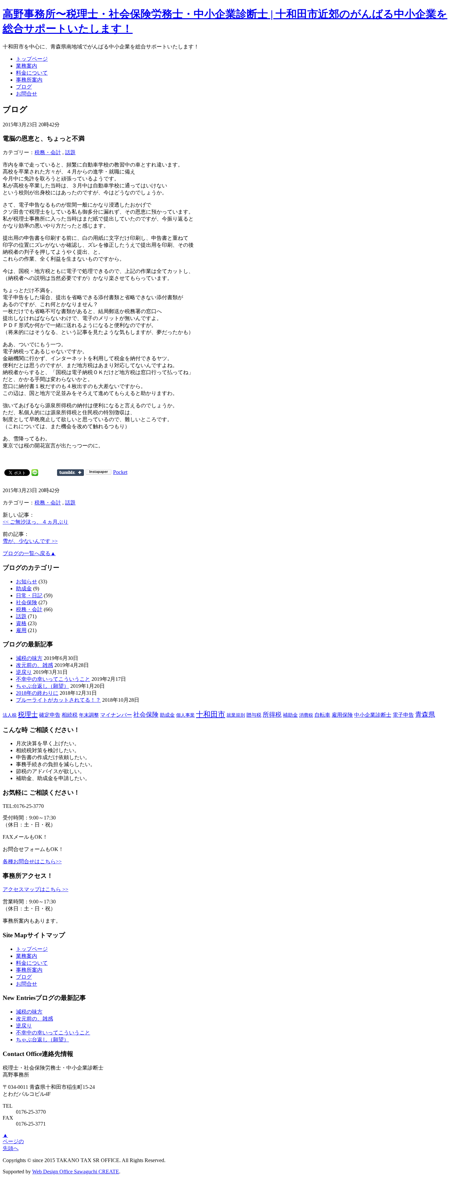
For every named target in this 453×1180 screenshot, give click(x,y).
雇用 (21, 630)
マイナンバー (116, 715)
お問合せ (26, 94)
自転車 (322, 715)
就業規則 (236, 715)
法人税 (10, 715)
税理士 (28, 714)
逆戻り (24, 672)
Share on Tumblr (70, 472)
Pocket (120, 472)
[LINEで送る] (35, 472)
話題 (70, 152)
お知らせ (26, 581)
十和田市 (210, 714)
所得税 (272, 714)
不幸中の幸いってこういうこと (53, 679)
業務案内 (26, 66)
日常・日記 (29, 595)
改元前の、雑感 (34, 665)
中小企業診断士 (372, 715)
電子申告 (403, 715)
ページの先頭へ (13, 1141)
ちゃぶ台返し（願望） (42, 686)
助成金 (24, 588)
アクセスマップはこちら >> (35, 889)
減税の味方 (29, 658)
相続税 (70, 715)
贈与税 (253, 715)
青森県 (425, 714)
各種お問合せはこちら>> (32, 861)
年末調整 (89, 715)
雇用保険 (342, 715)
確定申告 (49, 715)
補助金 (290, 715)
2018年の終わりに (37, 693)
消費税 (306, 715)
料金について (32, 73)
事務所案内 (29, 80)
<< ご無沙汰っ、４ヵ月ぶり (35, 522)
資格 (21, 623)
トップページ (32, 59)
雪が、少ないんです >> (30, 541)
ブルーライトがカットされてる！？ (58, 700)
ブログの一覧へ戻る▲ (29, 553)
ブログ (24, 87)
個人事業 (185, 715)
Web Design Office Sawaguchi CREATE (75, 1171)
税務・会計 (47, 152)
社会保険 (26, 602)
